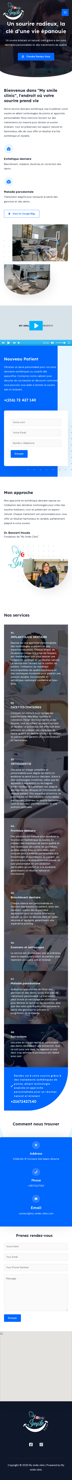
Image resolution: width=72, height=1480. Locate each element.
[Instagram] (41, 1444)
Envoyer (19, 453)
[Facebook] (31, 1444)
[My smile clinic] (13, 12)
